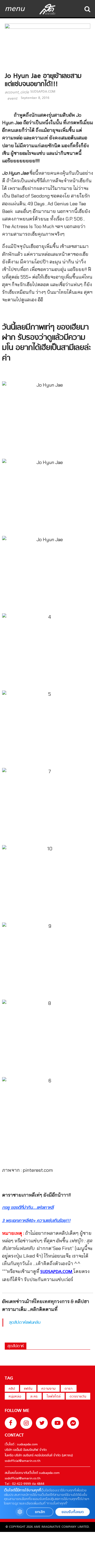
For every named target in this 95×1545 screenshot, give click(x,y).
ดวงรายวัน (78, 1396)
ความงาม (48, 1388)
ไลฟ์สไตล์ (54, 1396)
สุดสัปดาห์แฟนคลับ (25, 1322)
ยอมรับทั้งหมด (72, 1512)
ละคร (34, 1396)
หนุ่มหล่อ (15, 1396)
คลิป (12, 1388)
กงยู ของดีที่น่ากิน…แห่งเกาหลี (28, 1207)
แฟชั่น (28, 1388)
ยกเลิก (40, 1512)
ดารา (69, 1388)
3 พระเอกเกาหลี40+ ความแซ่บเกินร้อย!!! (36, 1221)
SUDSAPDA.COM (42, 91)
